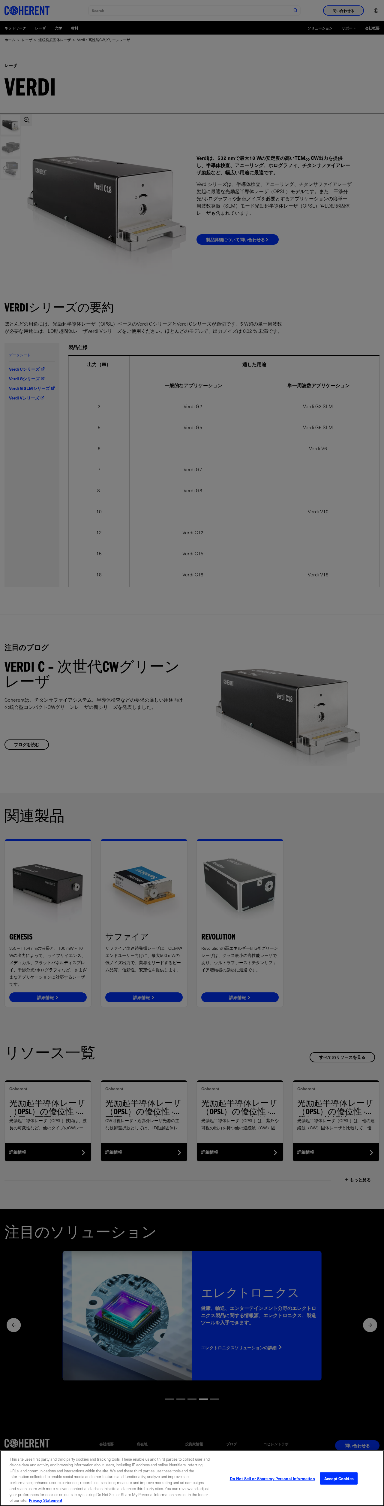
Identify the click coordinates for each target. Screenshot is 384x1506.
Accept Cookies (339, 1478)
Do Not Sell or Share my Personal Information (272, 1478)
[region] (192, 1478)
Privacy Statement (45, 1500)
